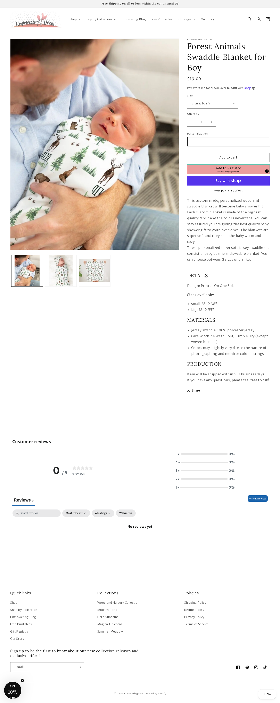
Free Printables (21, 624)
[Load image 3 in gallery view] (94, 271)
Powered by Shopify (155, 693)
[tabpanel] (140, 540)
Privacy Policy (194, 617)
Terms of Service (196, 624)
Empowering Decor (134, 693)
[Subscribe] (79, 667)
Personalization (197, 133)
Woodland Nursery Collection (118, 603)
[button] (74, 19)
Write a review (257, 498)
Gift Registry (19, 631)
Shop (13, 603)
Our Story (17, 639)
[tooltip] (267, 171)
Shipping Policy (195, 603)
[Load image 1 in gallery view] (27, 271)
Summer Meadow (110, 631)
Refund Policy (194, 610)
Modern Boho (107, 610)
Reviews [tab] (24, 500)
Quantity (193, 113)
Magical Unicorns (110, 624)
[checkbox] (126, 513)
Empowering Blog (23, 617)
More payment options (228, 190)
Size (190, 95)
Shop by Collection (23, 610)
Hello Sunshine (108, 617)
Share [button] (196, 390)
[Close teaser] (22, 680)
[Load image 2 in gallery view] (61, 271)
